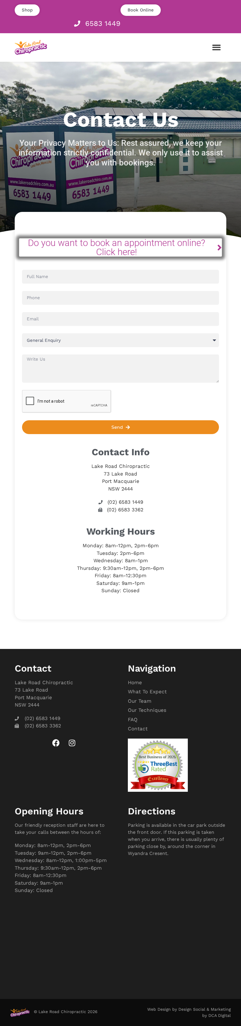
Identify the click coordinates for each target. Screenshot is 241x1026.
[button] (217, 47)
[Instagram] (72, 743)
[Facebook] (55, 743)
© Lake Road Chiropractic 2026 (66, 1011)
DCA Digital (219, 1015)
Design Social (191, 1009)
